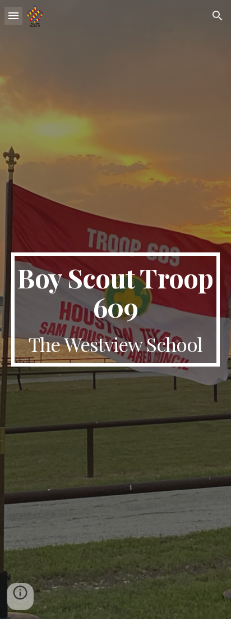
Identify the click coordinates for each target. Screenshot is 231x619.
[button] (13, 15)
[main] (115, 309)
